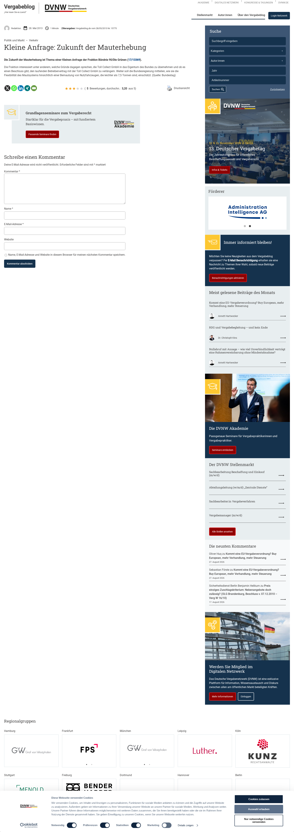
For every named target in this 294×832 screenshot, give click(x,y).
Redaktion (16, 28)
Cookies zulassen (258, 799)
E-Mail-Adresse (14, 224)
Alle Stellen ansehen (222, 531)
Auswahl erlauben (259, 809)
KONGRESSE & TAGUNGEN (258, 2)
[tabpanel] (247, 215)
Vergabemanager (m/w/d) (225, 515)
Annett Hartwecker (228, 316)
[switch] (105, 825)
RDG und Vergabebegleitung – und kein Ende (238, 327)
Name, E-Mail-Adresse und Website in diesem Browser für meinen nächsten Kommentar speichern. (66, 254)
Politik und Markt (14, 40)
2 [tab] (250, 226)
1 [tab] (245, 226)
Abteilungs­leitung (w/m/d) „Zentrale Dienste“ (238, 487)
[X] (7, 88)
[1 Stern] (66, 88)
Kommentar (12, 171)
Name (8, 208)
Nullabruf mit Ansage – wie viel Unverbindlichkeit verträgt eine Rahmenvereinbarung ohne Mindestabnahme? (247, 350)
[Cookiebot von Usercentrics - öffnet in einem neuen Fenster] (29, 825)
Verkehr (33, 40)
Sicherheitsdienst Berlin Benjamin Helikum (234, 585)
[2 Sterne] (70, 88)
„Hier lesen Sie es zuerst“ (15, 12)
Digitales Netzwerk (227, 2)
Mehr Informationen (222, 696)
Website (9, 239)
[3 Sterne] (74, 88)
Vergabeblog (19, 6)
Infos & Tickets (219, 169)
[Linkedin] (21, 88)
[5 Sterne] (81, 88)
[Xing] (27, 88)
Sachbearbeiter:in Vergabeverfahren (232, 501)
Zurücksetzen (277, 89)
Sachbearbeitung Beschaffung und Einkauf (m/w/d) (237, 473)
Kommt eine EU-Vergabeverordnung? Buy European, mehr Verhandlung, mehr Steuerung (246, 304)
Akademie (203, 2)
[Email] (34, 88)
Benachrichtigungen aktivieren (228, 278)
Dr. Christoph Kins (227, 337)
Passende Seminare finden (42, 134)
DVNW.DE (283, 2)
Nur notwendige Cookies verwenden (259, 820)
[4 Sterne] (77, 88)
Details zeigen (185, 825)
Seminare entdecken (222, 450)
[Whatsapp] (14, 88)
